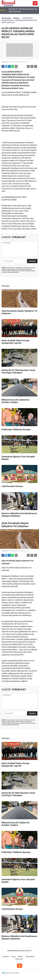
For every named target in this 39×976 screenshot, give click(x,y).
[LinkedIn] (9, 66)
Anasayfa (7, 18)
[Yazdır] (16, 66)
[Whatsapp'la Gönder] (12, 66)
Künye (13, 956)
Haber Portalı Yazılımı (12, 973)
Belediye (16, 18)
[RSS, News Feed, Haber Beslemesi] (19, 966)
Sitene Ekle (19, 959)
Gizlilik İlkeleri (30, 956)
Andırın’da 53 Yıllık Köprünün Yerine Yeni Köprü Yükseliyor (23, 10)
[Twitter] (6, 66)
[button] (28, 66)
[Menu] (35, 3)
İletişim (20, 956)
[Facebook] (3, 66)
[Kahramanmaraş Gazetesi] (8, 3)
